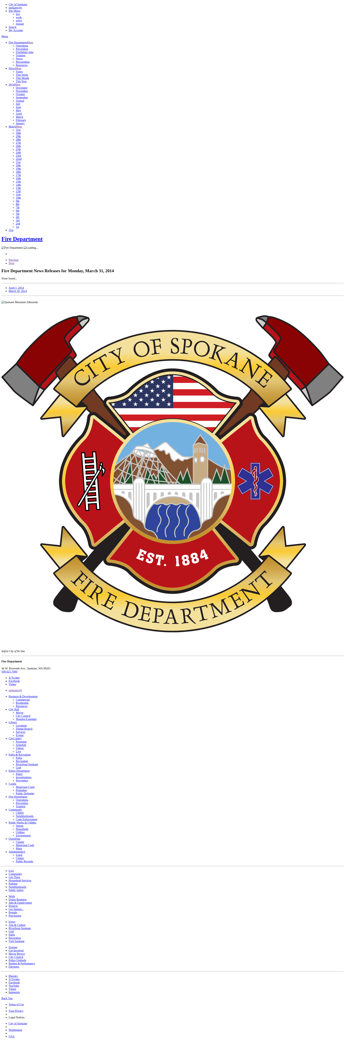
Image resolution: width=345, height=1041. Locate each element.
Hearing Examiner (26, 719)
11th (18, 194)
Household (22, 829)
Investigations (23, 777)
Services (20, 732)
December (21, 87)
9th (17, 201)
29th (18, 136)
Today (19, 71)
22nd (19, 158)
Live (18, 751)
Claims (20, 858)
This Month (22, 78)
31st (18, 129)
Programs (21, 741)
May (18, 110)
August (20, 100)
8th (17, 204)
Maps (19, 848)
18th (18, 171)
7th (17, 207)
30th (18, 133)
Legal (19, 854)
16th (18, 178)
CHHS (20, 812)
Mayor (19, 712)
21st (18, 162)
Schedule (21, 744)
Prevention (22, 48)
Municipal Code (25, 845)
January (20, 123)
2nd (18, 223)
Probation (21, 790)
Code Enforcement (26, 819)
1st (17, 226)
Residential (22, 702)
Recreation (22, 761)
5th (17, 213)
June (18, 107)
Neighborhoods (24, 816)
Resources (21, 65)
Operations (22, 45)
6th (17, 210)
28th (18, 139)
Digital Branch (24, 728)
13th (18, 188)
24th (18, 152)
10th (18, 197)
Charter (20, 842)
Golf (18, 767)
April (19, 113)
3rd (18, 220)
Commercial (23, 699)
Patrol (19, 774)
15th (18, 181)
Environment (23, 835)
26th (18, 146)
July (18, 103)
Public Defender (25, 793)
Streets (19, 825)
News (19, 58)
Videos (20, 748)
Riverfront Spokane (27, 764)
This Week (22, 74)
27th (18, 142)
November (22, 91)
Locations (21, 725)
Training (20, 55)
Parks (19, 757)
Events (20, 735)
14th (18, 184)
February (21, 120)
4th (17, 217)
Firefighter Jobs (24, 52)
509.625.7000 (9, 671)
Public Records (24, 861)
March (19, 116)
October (20, 94)
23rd (18, 155)
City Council (23, 715)
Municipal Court (25, 787)
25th (18, 149)
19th (18, 168)
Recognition (23, 61)
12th (18, 191)
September (22, 97)
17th (18, 175)
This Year (21, 81)
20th (18, 165)
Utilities (20, 832)
